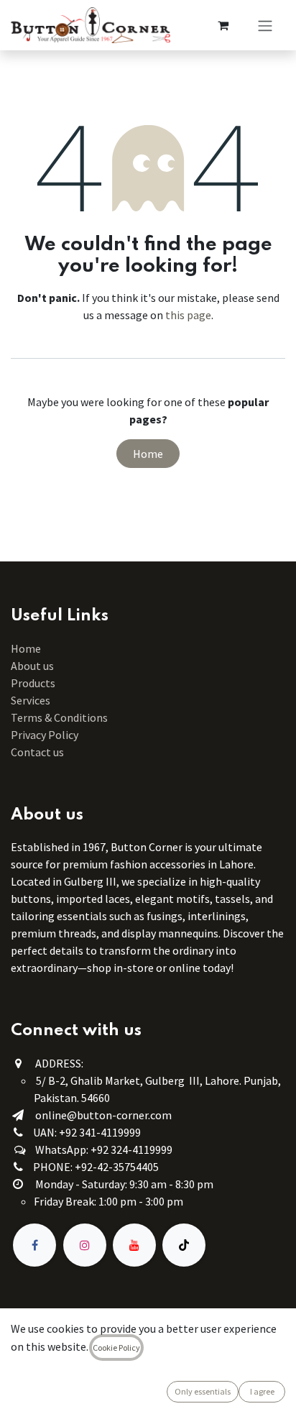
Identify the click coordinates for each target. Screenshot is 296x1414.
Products (33, 683)
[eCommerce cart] (223, 25)
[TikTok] (183, 1245)
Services (30, 700)
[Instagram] (84, 1245)
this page (188, 315)
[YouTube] (134, 1245)
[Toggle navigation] (265, 25)
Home (148, 453)
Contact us (37, 752)
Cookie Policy (116, 1347)
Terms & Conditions (60, 717)
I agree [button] (262, 1391)
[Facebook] (34, 1245)
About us (32, 665)
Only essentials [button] (203, 1391)
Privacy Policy (44, 734)
